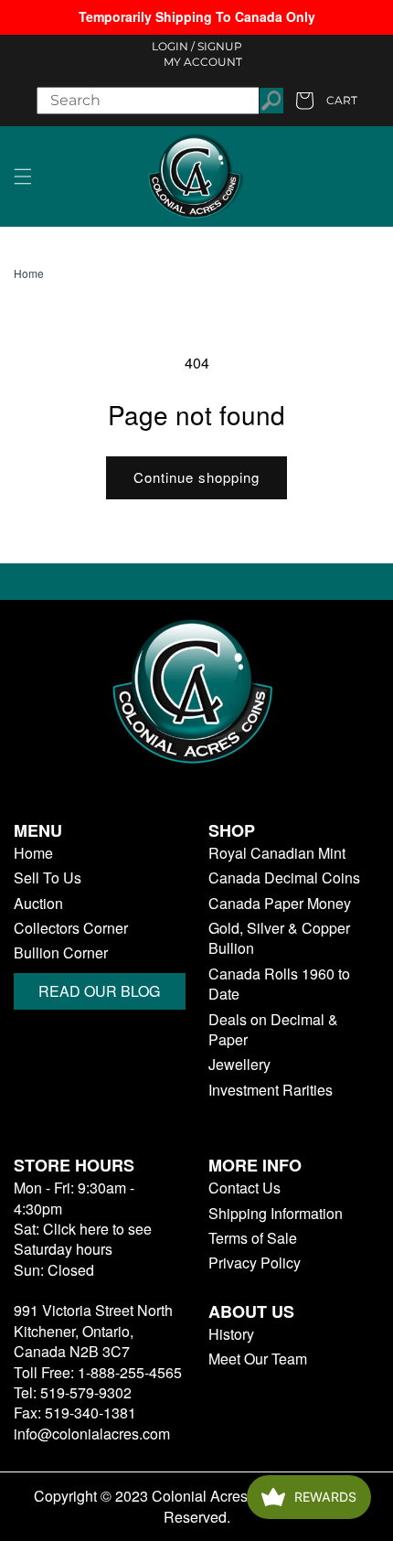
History (231, 1334)
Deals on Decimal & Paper (273, 1030)
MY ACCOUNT (203, 62)
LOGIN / (173, 46)
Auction (38, 904)
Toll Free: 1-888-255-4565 (98, 1372)
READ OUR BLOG (99, 990)
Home (29, 273)
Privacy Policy (254, 1263)
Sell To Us (47, 878)
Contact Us (244, 1188)
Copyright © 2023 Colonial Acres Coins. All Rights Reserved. (197, 1506)
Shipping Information (275, 1214)
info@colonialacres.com (92, 1433)
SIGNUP (219, 46)
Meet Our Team (257, 1359)
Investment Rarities (270, 1090)
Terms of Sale (252, 1238)
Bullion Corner (61, 953)
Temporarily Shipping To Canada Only (197, 16)
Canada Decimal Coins (284, 878)
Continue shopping (196, 477)
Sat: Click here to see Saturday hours (83, 1238)
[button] (23, 176)
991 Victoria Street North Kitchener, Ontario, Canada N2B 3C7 (93, 1331)
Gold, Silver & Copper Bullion (279, 938)
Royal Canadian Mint (276, 853)
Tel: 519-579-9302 (73, 1392)
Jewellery (239, 1064)
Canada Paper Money (279, 904)
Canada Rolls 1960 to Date (279, 984)
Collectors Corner (71, 928)
